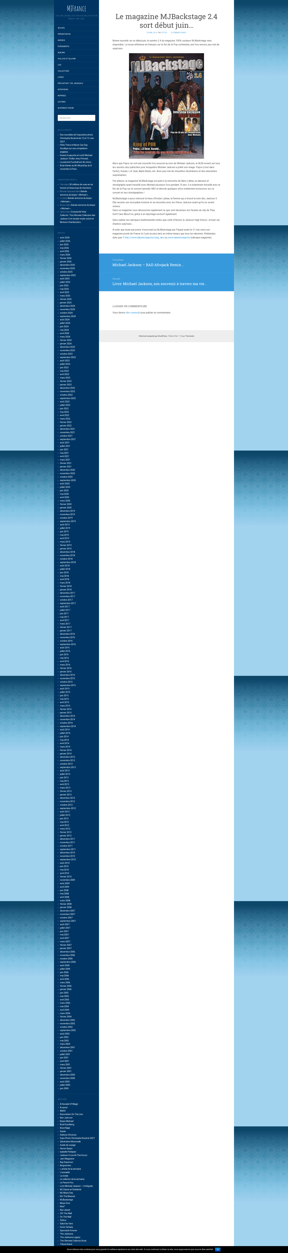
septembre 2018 (68, 562)
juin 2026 (64, 244)
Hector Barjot (66, 1148)
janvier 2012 (66, 835)
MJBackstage (66, 1199)
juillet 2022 (65, 405)
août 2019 (65, 524)
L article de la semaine (70, 1169)
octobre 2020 (66, 477)
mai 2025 (64, 289)
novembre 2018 (67, 555)
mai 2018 (64, 576)
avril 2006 (64, 979)
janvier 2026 (66, 261)
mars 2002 (65, 1044)
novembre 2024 (67, 309)
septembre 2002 (68, 1030)
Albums (61, 53)
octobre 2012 (66, 805)
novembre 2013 (67, 760)
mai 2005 (64, 996)
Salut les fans (66, 1223)
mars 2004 (65, 1013)
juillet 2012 (65, 815)
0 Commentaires (178, 33)
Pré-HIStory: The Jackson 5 (70, 83)
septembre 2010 (68, 859)
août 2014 (65, 729)
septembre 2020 (68, 480)
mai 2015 (64, 699)
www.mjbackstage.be (179, 237)
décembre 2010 (67, 852)
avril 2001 (64, 1061)
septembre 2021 (68, 439)
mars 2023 (65, 378)
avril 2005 (64, 999)
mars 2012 (65, 829)
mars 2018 (65, 583)
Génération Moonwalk (70, 1141)
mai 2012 (64, 822)
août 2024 (65, 319)
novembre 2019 (67, 514)
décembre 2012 (67, 798)
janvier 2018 (66, 589)
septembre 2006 (68, 962)
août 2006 (65, 965)
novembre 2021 (67, 432)
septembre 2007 (68, 921)
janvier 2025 (66, 302)
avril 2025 (64, 292)
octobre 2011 (66, 846)
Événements (63, 46)
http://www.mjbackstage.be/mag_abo (144, 237)
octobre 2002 (66, 1027)
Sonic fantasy (66, 1227)
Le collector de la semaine (72, 1179)
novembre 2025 (67, 268)
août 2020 (65, 483)
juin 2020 (64, 490)
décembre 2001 (67, 1047)
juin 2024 (64, 326)
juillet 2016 (65, 651)
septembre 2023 (68, 357)
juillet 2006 (65, 969)
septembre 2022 (68, 398)
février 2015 (66, 709)
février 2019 (66, 545)
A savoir (64, 1107)
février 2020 (66, 504)
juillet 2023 (65, 364)
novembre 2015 (67, 678)
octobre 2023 (66, 354)
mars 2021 (65, 460)
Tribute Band (66, 1244)
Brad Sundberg (67, 1124)
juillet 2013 (65, 774)
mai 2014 (64, 740)
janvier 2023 (66, 384)
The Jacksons (66, 1234)
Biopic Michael (67, 1121)
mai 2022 (64, 412)
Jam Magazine (67, 1158)
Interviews (63, 89)
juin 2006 (64, 972)
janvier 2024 (66, 343)
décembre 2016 (67, 634)
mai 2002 (64, 1040)
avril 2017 (64, 620)
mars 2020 (65, 501)
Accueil (61, 28)
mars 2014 (65, 747)
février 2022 (66, 422)
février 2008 (66, 904)
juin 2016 (64, 654)
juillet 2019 (65, 528)
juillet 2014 (65, 733)
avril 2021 (64, 456)
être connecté (133, 312)
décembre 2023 (67, 347)
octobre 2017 (66, 600)
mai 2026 (64, 248)
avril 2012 (64, 825)
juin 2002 (64, 1037)
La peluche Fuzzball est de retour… (76, 162)
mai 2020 (64, 494)
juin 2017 (64, 613)
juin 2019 (64, 531)
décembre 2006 (67, 952)
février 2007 (66, 945)
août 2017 (65, 606)
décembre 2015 (67, 675)
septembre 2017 (68, 603)
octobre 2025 (66, 272)
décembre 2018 (67, 552)
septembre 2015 (68, 685)
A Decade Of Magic (69, 1104)
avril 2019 (64, 538)
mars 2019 (65, 542)
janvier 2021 (66, 466)
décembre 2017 (67, 593)
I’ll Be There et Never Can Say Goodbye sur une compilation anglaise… (74, 148)
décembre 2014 (67, 716)
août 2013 (65, 770)
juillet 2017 (65, 610)
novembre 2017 (67, 596)
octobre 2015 (66, 682)
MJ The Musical (67, 1196)
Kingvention (65, 1165)
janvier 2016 (66, 671)
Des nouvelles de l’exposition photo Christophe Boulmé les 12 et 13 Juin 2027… (77, 138)
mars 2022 (65, 419)
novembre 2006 (67, 955)
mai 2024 (64, 330)
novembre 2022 (67, 391)
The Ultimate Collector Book (73, 1240)
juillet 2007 (65, 928)
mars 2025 (65, 296)
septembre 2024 (68, 316)
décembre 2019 (67, 511)
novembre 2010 (67, 856)
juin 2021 (64, 449)
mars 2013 (65, 788)
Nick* (62, 1206)
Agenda (61, 40)
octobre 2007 (66, 917)
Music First (65, 1203)
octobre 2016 (66, 641)
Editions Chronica (68, 1135)
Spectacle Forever (68, 1230)
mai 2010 (64, 870)
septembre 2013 (68, 767)
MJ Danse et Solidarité (70, 1189)
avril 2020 (64, 497)
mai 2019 (64, 535)
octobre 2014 (66, 723)
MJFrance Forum (66, 108)
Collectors (63, 71)
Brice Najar (65, 1128)
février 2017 (66, 627)
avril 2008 (64, 897)
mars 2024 (65, 337)
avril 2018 (64, 579)
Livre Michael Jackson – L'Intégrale (76, 1186)
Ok (218, 1249)
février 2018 (66, 586)
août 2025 (65, 278)
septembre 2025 (68, 275)
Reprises (62, 96)
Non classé (65, 1210)
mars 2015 (65, 706)
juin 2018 (64, 572)
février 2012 (66, 832)
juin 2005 (64, 993)
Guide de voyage (68, 1145)
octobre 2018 (66, 559)
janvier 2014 (66, 753)
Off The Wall (66, 1213)
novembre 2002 (67, 1023)
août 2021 (65, 442)
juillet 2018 (65, 569)
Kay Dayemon (66, 1162)
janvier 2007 (66, 948)
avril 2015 (64, 702)
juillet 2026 (65, 241)
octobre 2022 (66, 395)
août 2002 (65, 1034)
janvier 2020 (66, 507)
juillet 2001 (65, 1054)
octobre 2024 (66, 313)
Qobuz (63, 1220)
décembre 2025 (67, 265)
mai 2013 (64, 781)
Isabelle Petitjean (68, 1152)
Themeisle (189, 336)
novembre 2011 (67, 842)
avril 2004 (64, 1010)
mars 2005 (65, 1003)
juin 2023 (64, 367)
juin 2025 (64, 285)
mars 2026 (65, 255)
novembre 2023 (67, 350)
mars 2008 (65, 900)
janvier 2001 (66, 1071)
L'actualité (65, 1172)
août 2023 (65, 360)
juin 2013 (64, 777)
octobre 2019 (66, 518)
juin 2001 (64, 1057)
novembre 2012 (67, 801)
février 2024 (66, 340)
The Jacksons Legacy (70, 1237)
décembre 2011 (67, 839)
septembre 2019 (68, 521)
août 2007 (65, 924)
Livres (61, 77)
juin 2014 (64, 736)
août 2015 (65, 688)
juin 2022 (64, 408)
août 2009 (65, 883)
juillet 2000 (65, 1085)
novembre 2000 (67, 1078)
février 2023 (66, 381)
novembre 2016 (67, 637)
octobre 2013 (66, 764)
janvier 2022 (66, 425)
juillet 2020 (65, 487)
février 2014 (66, 750)
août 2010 (65, 863)
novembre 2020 (67, 473)
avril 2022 (64, 415)
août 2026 (65, 237)
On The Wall (65, 1217)
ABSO (63, 1111)
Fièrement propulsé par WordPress (153, 336)
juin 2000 (64, 1088)
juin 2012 (64, 818)
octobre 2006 (66, 958)
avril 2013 (64, 784)
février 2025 (66, 299)
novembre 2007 (67, 914)
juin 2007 (64, 931)
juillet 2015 (65, 692)
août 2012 (65, 811)
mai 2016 (64, 658)
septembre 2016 (68, 644)
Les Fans (61, 102)
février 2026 (66, 258)
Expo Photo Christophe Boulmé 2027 (77, 1138)
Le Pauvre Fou (66, 1182)
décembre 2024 (67, 306)
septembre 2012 (68, 808)
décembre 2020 (67, 470)
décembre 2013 (67, 757)
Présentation (64, 34)
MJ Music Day (66, 1193)
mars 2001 (65, 1064)
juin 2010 (64, 866)
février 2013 (66, 791)
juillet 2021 (65, 446)
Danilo (63, 1131)
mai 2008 (64, 893)
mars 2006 (65, 982)
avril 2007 (64, 938)
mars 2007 (65, 941)
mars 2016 (65, 665)
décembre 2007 (67, 911)
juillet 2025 (65, 282)
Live (59, 65)
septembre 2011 (68, 849)
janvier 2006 (66, 989)
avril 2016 (64, 661)
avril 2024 (64, 333)
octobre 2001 (66, 1051)
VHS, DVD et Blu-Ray (67, 59)
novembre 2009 (67, 880)
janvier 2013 (66, 794)
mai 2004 (64, 1006)
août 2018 (65, 565)
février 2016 (66, 668)
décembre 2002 (67, 1020)
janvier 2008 (66, 907)
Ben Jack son (66, 1117)
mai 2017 (64, 617)
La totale (64, 1176)
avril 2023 (64, 374)
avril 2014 (64, 743)
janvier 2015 (66, 712)
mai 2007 (64, 934)
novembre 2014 (67, 719)
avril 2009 (64, 887)
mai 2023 (64, 371)
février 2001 (66, 1068)
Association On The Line (71, 1114)
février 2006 (66, 986)
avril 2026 (64, 251)
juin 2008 (64, 890)
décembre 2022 (67, 388)
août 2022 (65, 401)
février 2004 (66, 1016)
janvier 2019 (66, 548)
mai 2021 (64, 453)
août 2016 (65, 647)
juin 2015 (64, 695)
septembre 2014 (68, 726)
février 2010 (66, 876)
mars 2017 (65, 624)
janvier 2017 (66, 630)
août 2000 (65, 1081)
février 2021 (66, 463)
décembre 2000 (67, 1075)
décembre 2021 (67, 429)
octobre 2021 (66, 436)
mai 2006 (64, 975)
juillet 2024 (65, 323)
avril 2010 (64, 873)
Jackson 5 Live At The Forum (73, 1155)
